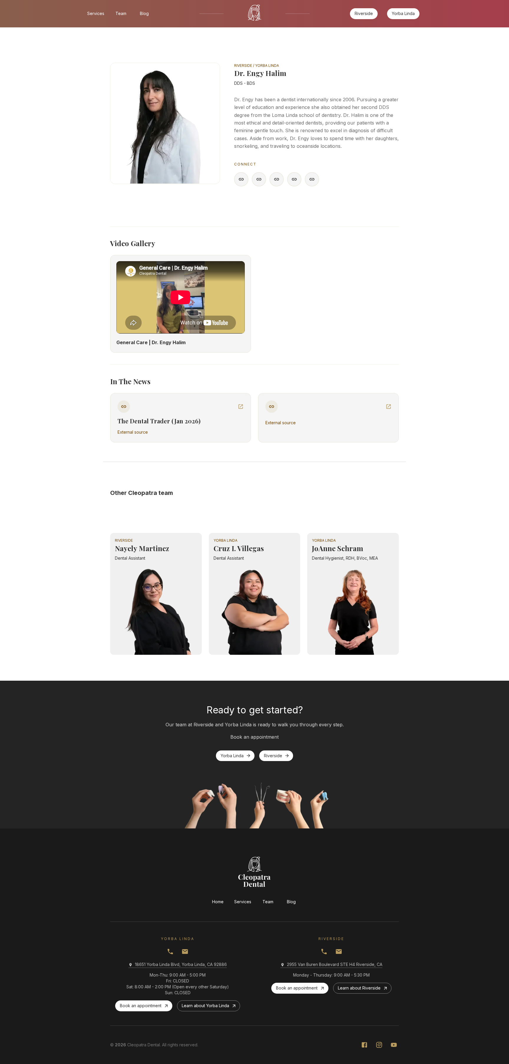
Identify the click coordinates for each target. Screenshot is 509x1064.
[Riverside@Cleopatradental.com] (339, 952)
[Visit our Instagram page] (379, 1045)
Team (120, 13)
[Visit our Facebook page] (364, 1045)
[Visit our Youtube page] (394, 1045)
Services (95, 13)
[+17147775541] (170, 952)
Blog (144, 13)
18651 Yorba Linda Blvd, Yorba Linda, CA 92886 (181, 964)
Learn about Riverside (359, 987)
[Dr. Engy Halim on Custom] (241, 179)
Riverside (364, 13)
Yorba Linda (403, 13)
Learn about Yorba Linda (205, 1005)
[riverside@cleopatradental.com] (185, 952)
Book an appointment (140, 1005)
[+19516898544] (324, 952)
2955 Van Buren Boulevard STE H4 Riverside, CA (334, 964)
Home (218, 901)
